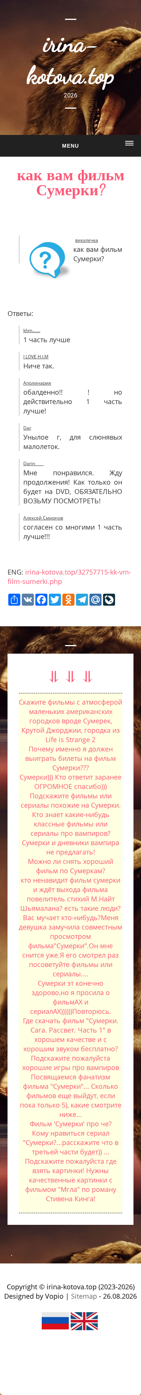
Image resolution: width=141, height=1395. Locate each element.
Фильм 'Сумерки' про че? (71, 1123)
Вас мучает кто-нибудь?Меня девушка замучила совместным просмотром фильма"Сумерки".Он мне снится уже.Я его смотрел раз (70, 936)
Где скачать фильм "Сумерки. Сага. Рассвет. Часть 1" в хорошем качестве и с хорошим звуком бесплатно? (70, 1034)
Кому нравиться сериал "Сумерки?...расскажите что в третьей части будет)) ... (70, 1142)
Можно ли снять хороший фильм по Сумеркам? (70, 866)
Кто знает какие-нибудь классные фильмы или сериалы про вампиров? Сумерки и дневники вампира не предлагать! (70, 833)
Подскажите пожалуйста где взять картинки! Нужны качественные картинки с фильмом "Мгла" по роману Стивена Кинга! (71, 1180)
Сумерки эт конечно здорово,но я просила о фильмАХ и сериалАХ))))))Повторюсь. (70, 997)
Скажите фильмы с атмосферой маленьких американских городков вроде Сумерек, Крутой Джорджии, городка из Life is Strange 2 (70, 721)
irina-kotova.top (70, 59)
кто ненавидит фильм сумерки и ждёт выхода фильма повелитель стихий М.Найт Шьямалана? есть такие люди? (70, 894)
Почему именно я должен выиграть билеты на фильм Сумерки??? (70, 758)
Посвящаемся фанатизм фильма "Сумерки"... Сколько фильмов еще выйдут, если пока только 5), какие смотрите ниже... (70, 1095)
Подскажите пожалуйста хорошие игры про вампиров (70, 1063)
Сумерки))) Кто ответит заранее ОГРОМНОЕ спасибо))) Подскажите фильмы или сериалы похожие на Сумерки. (70, 791)
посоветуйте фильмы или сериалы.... (70, 969)
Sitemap (84, 1296)
